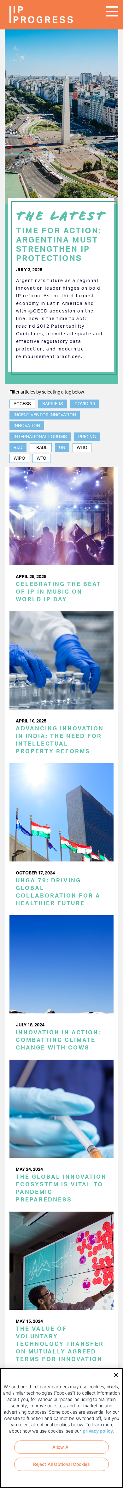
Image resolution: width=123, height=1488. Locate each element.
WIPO (19, 458)
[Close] (113, 1374)
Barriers (52, 404)
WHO (82, 447)
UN (62, 447)
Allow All (61, 1447)
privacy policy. (98, 1431)
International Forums (40, 437)
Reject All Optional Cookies (61, 1464)
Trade (41, 447)
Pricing (87, 437)
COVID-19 (84, 404)
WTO (41, 458)
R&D (18, 447)
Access (22, 404)
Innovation (27, 426)
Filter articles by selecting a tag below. (47, 392)
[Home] (28, 14)
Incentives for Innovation (45, 415)
